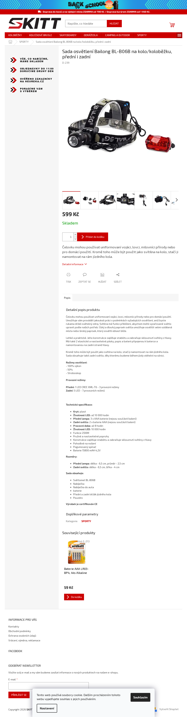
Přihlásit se (19, 694)
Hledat (114, 23)
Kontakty (13, 626)
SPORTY (86, 521)
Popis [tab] (67, 297)
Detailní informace (72, 264)
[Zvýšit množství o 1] (75, 235)
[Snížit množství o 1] (75, 239)
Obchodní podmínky (19, 631)
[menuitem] (15, 35)
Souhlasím (140, 697)
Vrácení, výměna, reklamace (24, 640)
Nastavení (47, 708)
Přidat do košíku (95, 236)
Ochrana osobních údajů (22, 635)
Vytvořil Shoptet (169, 709)
